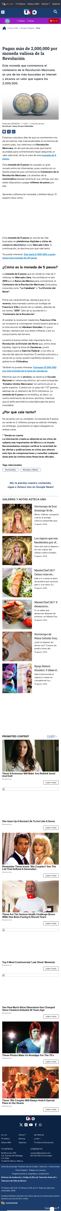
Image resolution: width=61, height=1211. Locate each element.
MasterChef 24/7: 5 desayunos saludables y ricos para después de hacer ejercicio (45, 604)
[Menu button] (5, 12)
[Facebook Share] (4, 131)
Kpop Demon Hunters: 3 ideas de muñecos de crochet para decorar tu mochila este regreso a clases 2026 (46, 668)
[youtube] (31, 1125)
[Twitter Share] (9, 131)
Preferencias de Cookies (28, 1167)
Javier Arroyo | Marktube (22, 126)
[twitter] (21, 1125)
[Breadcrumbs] (5, 28)
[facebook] (36, 1125)
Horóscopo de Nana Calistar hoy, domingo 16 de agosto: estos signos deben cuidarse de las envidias (45, 636)
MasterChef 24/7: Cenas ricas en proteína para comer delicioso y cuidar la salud (45, 572)
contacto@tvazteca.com (40, 1153)
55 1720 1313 (35, 1156)
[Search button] (55, 12)
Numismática (10, 470)
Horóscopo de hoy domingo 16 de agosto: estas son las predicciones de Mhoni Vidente (46, 508)
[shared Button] (13, 131)
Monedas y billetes (30, 470)
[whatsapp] (40, 1125)
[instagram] (26, 1125)
